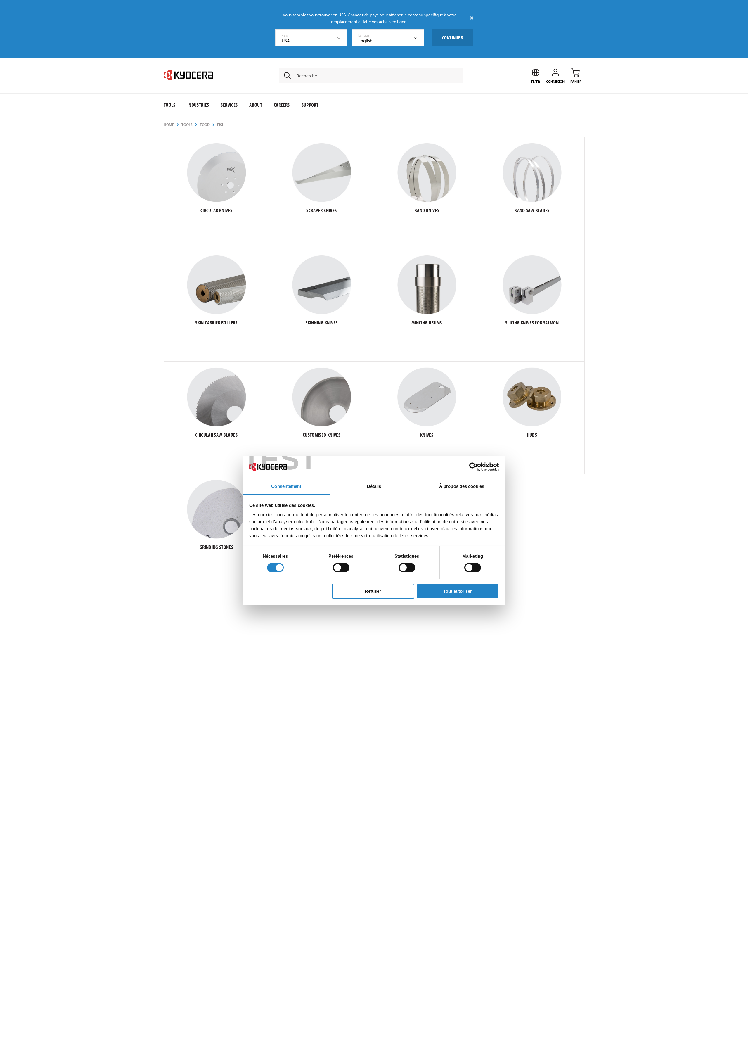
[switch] (341, 567)
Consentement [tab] (286, 486)
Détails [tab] (374, 486)
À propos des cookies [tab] (461, 486)
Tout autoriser (457, 591)
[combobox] (311, 37)
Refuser (373, 591)
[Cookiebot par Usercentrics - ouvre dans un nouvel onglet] (473, 466)
